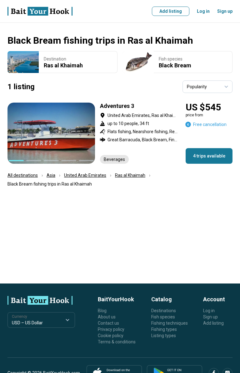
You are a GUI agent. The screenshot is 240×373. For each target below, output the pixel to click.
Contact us (108, 323)
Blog (102, 310)
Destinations (163, 310)
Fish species (163, 316)
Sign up (224, 11)
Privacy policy (111, 329)
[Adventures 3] (120, 133)
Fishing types (164, 329)
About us (107, 316)
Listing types (163, 335)
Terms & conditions (117, 341)
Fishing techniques (169, 323)
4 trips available (209, 155)
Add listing (170, 11)
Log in (203, 11)
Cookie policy (110, 335)
